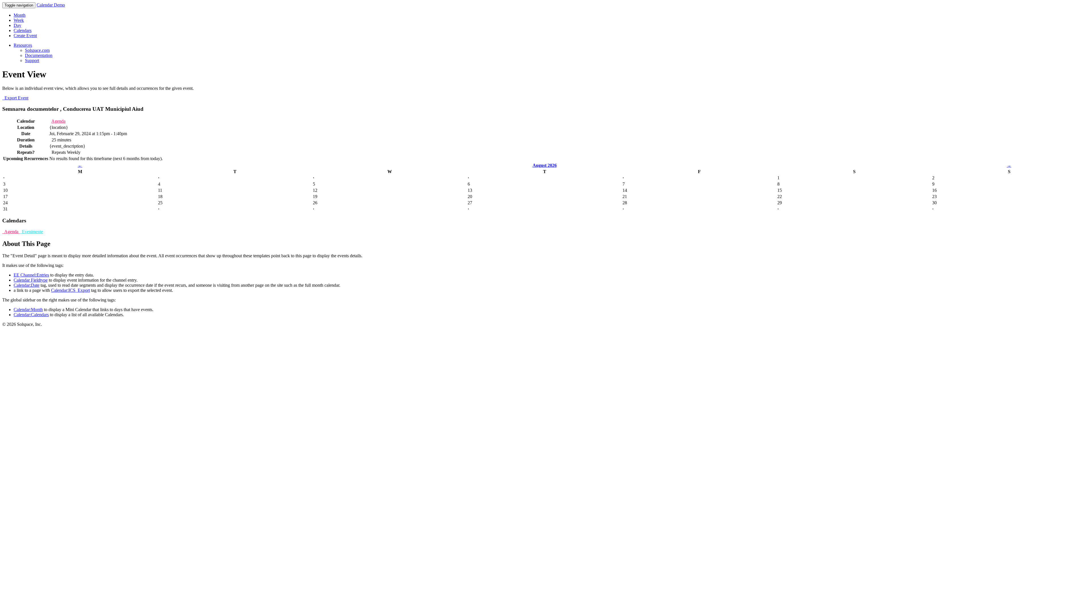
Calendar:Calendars (31, 314)
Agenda (58, 121)
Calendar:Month (28, 309)
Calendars (22, 30)
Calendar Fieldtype (31, 280)
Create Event (25, 35)
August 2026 (545, 165)
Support (32, 60)
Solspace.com (37, 50)
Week (19, 20)
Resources (23, 45)
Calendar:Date (26, 285)
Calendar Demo (51, 5)
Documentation (38, 55)
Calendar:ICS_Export (70, 290)
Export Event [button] (15, 97)
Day (17, 25)
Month (20, 15)
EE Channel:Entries (31, 275)
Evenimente (31, 231)
